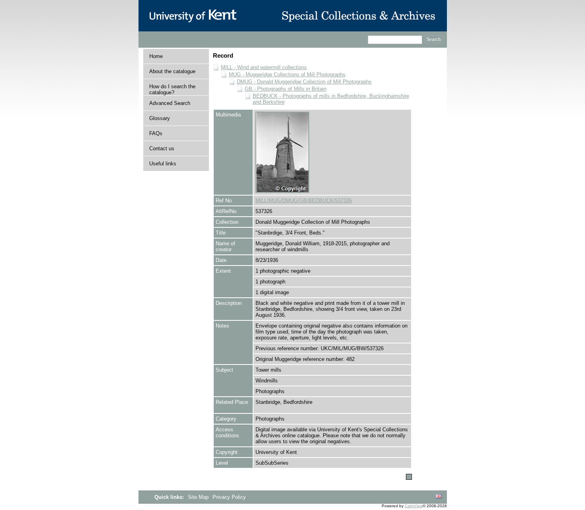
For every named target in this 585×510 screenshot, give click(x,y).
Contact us (161, 148)
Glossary (159, 118)
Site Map (199, 497)
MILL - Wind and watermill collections (264, 67)
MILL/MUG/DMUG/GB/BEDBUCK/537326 (303, 201)
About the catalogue (172, 71)
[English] (438, 497)
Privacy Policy (229, 497)
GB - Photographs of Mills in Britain (285, 89)
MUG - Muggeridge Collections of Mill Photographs (287, 75)
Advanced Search (169, 103)
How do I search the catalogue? (172, 89)
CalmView (414, 506)
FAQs (155, 133)
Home (156, 56)
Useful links (162, 164)
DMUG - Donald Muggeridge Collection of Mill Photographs (304, 82)
